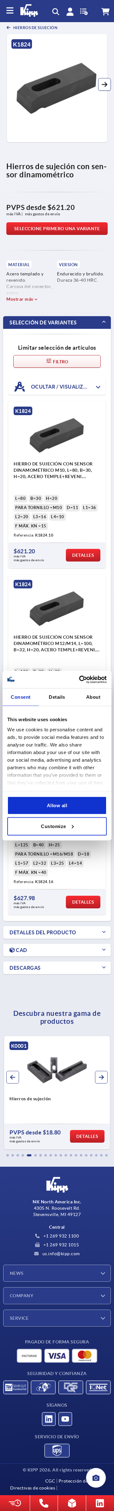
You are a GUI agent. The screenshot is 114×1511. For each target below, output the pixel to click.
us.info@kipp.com (60, 1253)
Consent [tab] (21, 697)
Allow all (57, 805)
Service (19, 1318)
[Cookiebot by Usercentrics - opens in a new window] (80, 679)
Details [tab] (57, 697)
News (17, 1273)
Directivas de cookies (32, 1488)
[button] (104, 84)
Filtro (60, 361)
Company (21, 1295)
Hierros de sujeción (34, 28)
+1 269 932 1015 (60, 1244)
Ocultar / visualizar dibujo (68, 386)
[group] (57, 1092)
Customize (53, 826)
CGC (50, 1481)
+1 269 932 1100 (60, 1235)
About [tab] (93, 697)
